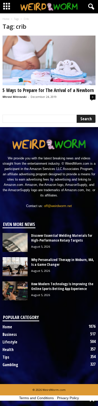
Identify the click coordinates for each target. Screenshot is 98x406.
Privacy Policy (68, 398)
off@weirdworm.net (58, 206)
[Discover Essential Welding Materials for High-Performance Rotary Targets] (15, 242)
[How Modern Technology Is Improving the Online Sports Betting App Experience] (15, 290)
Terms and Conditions (36, 398)
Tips (6, 357)
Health (8, 349)
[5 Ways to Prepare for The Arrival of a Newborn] (49, 60)
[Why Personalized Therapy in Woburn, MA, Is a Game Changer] (15, 266)
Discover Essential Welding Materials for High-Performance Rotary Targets (61, 238)
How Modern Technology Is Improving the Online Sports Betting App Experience (62, 286)
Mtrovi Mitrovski (15, 97)
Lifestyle (10, 342)
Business (10, 334)
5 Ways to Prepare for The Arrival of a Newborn (48, 90)
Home (6, 19)
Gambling (10, 364)
